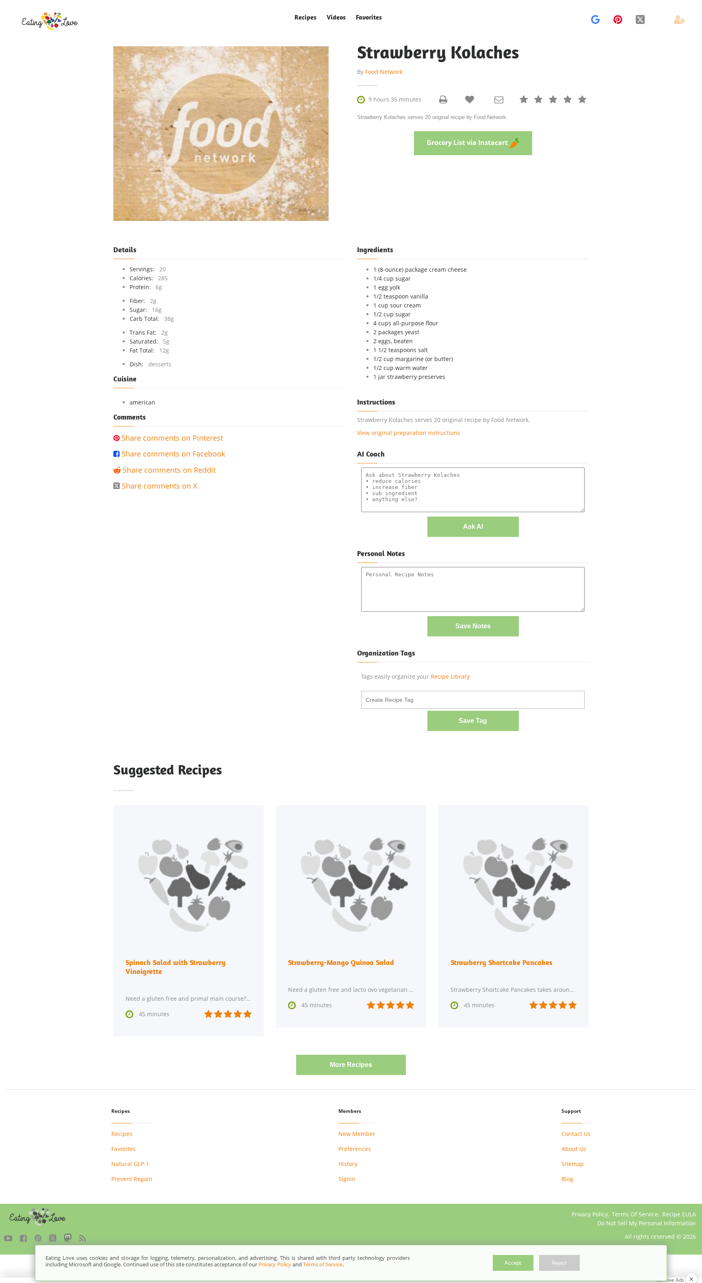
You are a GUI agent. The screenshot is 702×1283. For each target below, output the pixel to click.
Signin (346, 1179)
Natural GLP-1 (130, 1164)
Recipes (121, 1134)
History (348, 1164)
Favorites (369, 17)
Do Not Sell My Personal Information (646, 1223)
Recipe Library (450, 676)
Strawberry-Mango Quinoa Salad (341, 962)
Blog (567, 1179)
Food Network (384, 72)
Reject (559, 1263)
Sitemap (572, 1164)
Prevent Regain (131, 1179)
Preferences (354, 1149)
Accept (513, 1263)
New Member (356, 1134)
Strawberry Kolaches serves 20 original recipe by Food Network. (432, 117)
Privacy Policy (590, 1214)
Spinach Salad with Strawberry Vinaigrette (175, 967)
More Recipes (351, 1064)
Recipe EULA (679, 1214)
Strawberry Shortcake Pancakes (501, 962)
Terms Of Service (635, 1214)
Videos (336, 17)
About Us (573, 1149)
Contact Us (576, 1134)
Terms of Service (322, 1264)
